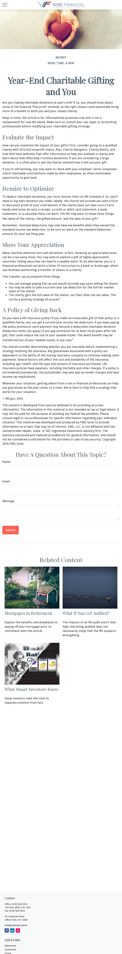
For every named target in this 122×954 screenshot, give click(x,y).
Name (6, 462)
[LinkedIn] (12, 930)
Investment (10, 949)
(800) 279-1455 (22, 907)
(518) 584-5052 (19, 904)
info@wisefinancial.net (16, 925)
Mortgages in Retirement (28, 613)
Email (6, 481)
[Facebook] (7, 930)
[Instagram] (18, 930)
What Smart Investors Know (31, 689)
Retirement (10, 945)
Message (8, 501)
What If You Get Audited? (86, 613)
